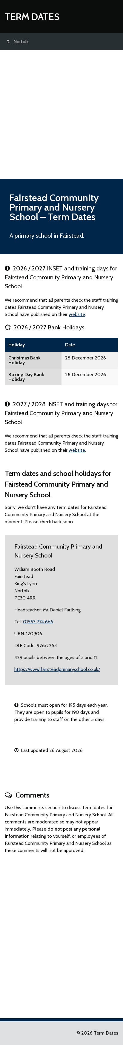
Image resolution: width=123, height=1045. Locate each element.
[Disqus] (61, 933)
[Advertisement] (61, 114)
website (77, 314)
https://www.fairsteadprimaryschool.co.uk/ (57, 669)
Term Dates (32, 16)
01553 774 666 (38, 621)
